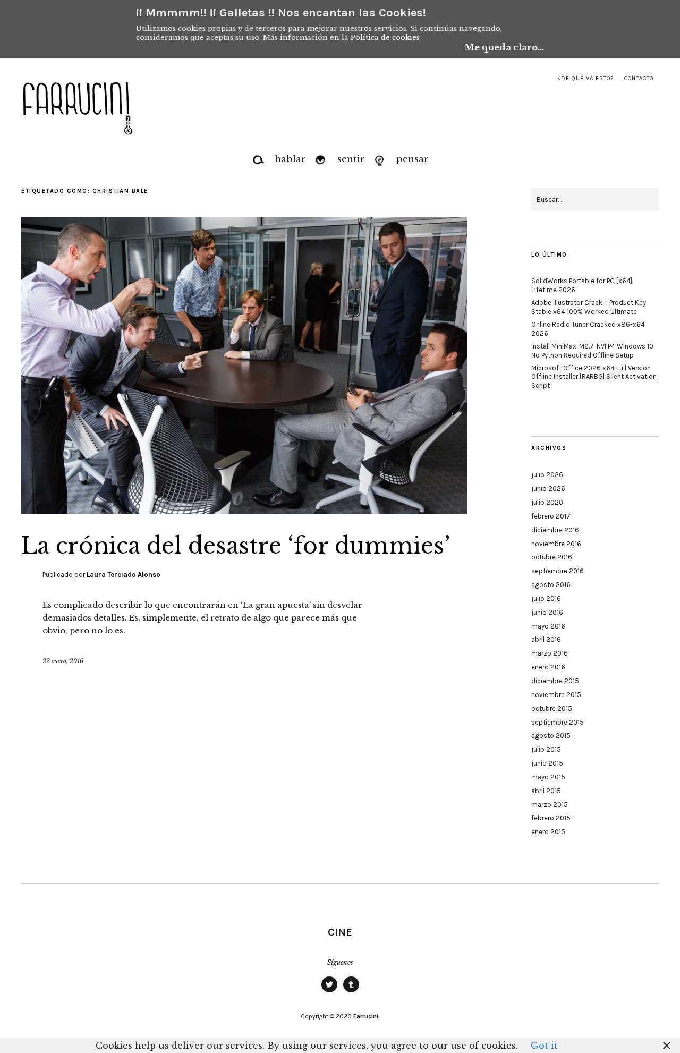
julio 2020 (547, 502)
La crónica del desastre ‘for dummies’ (235, 545)
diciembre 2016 (555, 530)
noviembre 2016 (556, 544)
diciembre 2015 (555, 681)
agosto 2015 (551, 736)
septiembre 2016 (557, 571)
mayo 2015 (548, 777)
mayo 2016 (548, 626)
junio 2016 (547, 612)
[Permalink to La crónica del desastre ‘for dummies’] (244, 511)
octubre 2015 (551, 708)
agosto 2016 (551, 585)
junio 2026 (548, 488)
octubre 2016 (551, 557)
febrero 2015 (551, 818)
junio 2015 (547, 763)
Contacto (638, 78)
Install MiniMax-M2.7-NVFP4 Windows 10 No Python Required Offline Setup (592, 350)
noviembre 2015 (556, 695)
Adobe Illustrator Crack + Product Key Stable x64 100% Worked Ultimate (588, 307)
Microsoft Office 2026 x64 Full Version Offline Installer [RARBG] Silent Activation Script (594, 377)
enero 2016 (548, 667)
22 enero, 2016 (62, 661)
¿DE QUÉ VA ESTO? (586, 78)
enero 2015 (548, 832)
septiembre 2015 (557, 722)
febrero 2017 (551, 516)
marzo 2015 (549, 805)
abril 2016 (546, 639)
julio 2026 (547, 475)
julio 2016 (546, 598)
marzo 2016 (549, 653)
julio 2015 (546, 749)
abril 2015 (546, 791)
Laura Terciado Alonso (123, 575)
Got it (544, 1045)
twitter (329, 991)
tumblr (351, 991)
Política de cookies (385, 37)
